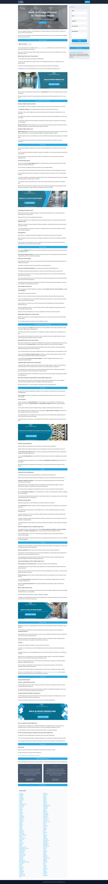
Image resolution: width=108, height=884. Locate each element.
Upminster (45, 872)
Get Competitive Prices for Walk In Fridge (43, 324)
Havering (45, 873)
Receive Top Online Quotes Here (43, 758)
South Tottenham (46, 821)
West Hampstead (46, 805)
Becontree (45, 847)
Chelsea (21, 829)
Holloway (45, 802)
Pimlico (20, 825)
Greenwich (21, 832)
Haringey (45, 828)
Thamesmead (46, 818)
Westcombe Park (22, 847)
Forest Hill (21, 806)
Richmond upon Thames (24, 861)
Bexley (44, 809)
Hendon (44, 836)
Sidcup (20, 864)
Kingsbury (45, 841)
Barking (44, 822)
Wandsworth (21, 816)
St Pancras (21, 863)
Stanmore (45, 861)
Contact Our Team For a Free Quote (43, 100)
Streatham (33, 755)
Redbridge (45, 844)
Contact (87, 1)
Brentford (45, 793)
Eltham (20, 845)
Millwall (20, 836)
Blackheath (21, 830)
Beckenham (21, 805)
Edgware (45, 859)
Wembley (45, 832)
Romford (45, 865)
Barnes (20, 841)
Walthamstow (46, 843)
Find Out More (43, 144)
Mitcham (28, 755)
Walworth (21, 824)
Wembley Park (46, 840)
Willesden (45, 810)
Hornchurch (45, 868)
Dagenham (45, 851)
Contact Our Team (42, 622)
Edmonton (45, 856)
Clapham (21, 812)
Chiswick (21, 859)
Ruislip (44, 869)
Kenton (44, 853)
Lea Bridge (45, 808)
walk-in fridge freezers (42, 47)
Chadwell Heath (46, 857)
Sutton (20, 808)
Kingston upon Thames (24, 848)
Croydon (19, 755)
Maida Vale (21, 867)
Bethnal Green (22, 860)
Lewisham (21, 821)
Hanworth (45, 817)
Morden (20, 802)
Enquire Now (42, 387)
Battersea (21, 818)
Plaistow (45, 800)
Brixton (20, 810)
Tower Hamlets (22, 853)
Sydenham (21, 800)
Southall (45, 837)
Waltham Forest (46, 845)
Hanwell (45, 820)
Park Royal (45, 806)
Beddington (24, 755)
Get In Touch (42, 676)
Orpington (21, 857)
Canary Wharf (22, 849)
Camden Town (22, 873)
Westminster (21, 833)
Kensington (21, 843)
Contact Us (43, 469)
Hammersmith (22, 851)
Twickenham (21, 871)
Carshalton (37, 755)
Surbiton (21, 844)
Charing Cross (22, 837)
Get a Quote (42, 22)
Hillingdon (45, 855)
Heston (44, 826)
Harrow (44, 852)
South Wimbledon (22, 804)
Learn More (43, 542)
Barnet (44, 863)
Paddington (21, 852)
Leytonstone (45, 825)
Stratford (45, 801)
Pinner (44, 864)
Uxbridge (45, 871)
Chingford (45, 860)
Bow (20, 876)
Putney (20, 822)
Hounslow (45, 812)
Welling (44, 797)
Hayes (44, 849)
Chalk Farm (45, 794)
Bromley (21, 865)
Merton (20, 801)
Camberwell (21, 817)
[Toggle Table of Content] (29, 44)
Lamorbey (21, 869)
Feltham (44, 829)
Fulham (20, 826)
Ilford (44, 833)
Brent (44, 830)
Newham (45, 804)
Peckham (21, 820)
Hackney (45, 798)
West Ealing (45, 816)
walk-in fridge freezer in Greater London (49, 672)
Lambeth (21, 809)
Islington (21, 868)
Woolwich (21, 872)
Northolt (44, 848)
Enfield (44, 867)
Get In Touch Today (43, 40)
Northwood (45, 875)
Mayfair (20, 840)
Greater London (22, 855)
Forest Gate (45, 813)
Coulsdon (21, 814)
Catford (20, 813)
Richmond (21, 856)
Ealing (44, 824)
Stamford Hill (45, 814)
